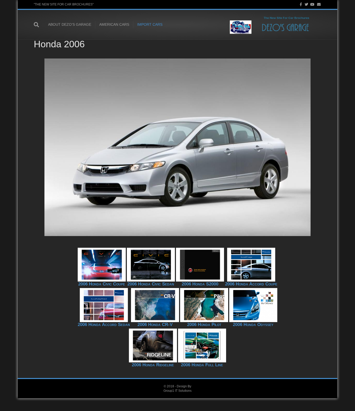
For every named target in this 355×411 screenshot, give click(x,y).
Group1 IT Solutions (177, 391)
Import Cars (149, 24)
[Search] (39, 25)
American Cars (114, 24)
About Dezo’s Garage (69, 24)
